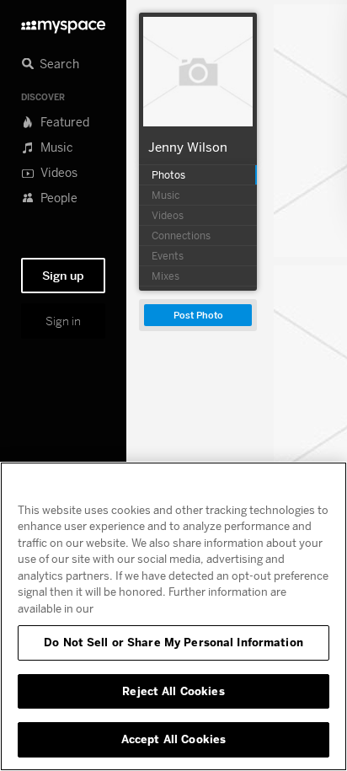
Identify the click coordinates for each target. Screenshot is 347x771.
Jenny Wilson (187, 146)
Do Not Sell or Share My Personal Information (173, 642)
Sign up (63, 275)
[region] (173, 616)
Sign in (63, 321)
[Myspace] (63, 22)
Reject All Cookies (173, 691)
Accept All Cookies (173, 739)
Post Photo (198, 315)
